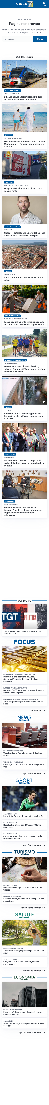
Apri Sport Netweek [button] (33, 845)
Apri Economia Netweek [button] (31, 1032)
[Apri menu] (5, 4)
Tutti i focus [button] (37, 710)
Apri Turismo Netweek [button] (31, 907)
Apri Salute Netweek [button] (32, 970)
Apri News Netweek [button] (33, 773)
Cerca (40, 39)
